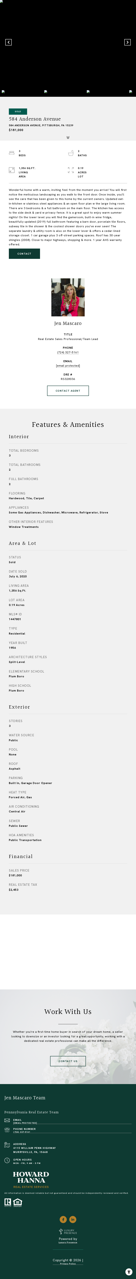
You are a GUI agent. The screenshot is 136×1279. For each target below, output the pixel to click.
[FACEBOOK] (63, 1219)
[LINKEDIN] (72, 1219)
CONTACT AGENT (68, 390)
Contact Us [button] (68, 1061)
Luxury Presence (68, 1242)
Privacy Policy (68, 1264)
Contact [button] (24, 253)
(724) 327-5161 (68, 352)
